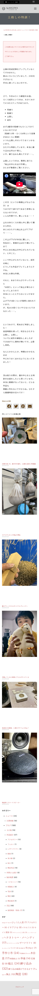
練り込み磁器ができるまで (21, 969)
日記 (8, 906)
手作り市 (10, 953)
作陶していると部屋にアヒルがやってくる (15, 677)
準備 (25, 958)
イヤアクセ (14, 927)
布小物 (10, 858)
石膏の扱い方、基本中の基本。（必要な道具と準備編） (19, 464)
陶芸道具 (11, 901)
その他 (9, 830)
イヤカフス (28, 927)
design (4, 922)
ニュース (9, 816)
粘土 (9, 863)
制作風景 (32, 30)
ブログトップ (19, 987)
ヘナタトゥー (12, 882)
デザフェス (16, 932)
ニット (30, 932)
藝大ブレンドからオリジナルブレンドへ (15, 606)
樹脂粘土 (11, 887)
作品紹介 (10, 835)
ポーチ (9, 943)
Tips (9, 922)
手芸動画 (23, 953)
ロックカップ (6, 948)
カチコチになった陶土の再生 (11, 535)
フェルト (11, 844)
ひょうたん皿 (19, 922)
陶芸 (37, 30)
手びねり (30, 948)
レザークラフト (13, 849)
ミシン (14, 943)
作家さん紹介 (12, 873)
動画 (9, 854)
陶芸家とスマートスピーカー (11, 803)
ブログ (26, 30)
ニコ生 (23, 932)
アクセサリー (12, 839)
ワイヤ (14, 948)
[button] (33, 1)
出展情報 (10, 821)
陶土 (10, 974)
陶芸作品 (11, 868)
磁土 (14, 963)
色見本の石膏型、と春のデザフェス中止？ (15, 728)
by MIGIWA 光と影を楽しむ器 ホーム (14, 30)
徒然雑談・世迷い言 (15, 910)
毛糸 (9, 891)
